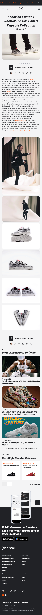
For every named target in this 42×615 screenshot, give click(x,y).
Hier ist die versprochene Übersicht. (19, 131)
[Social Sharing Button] (11, 67)
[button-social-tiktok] (27, 73)
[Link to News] (6, 8)
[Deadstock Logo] (21, 8)
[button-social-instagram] (15, 73)
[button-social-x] (31, 73)
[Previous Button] (4, 484)
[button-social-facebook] (19, 73)
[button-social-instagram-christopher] (11, 73)
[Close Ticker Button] (39, 3)
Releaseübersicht (20, 120)
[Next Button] (9, 484)
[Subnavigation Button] (3, 8)
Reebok (31, 79)
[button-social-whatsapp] (23, 73)
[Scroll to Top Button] (37, 502)
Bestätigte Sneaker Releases (19, 458)
